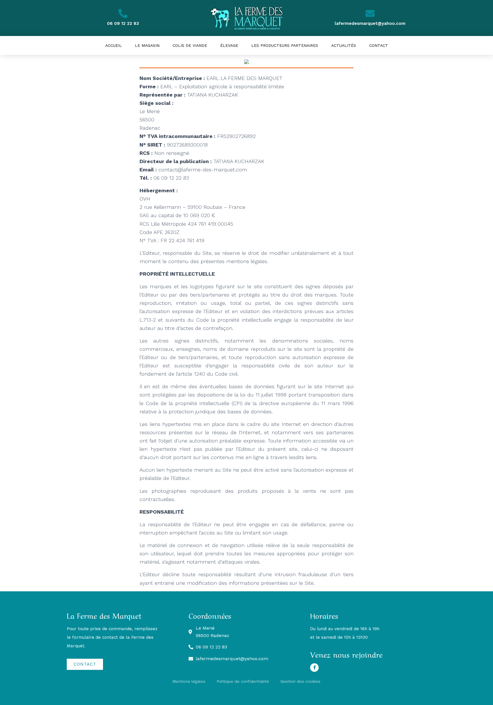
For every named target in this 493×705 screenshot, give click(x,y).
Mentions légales (189, 681)
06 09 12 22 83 (123, 23)
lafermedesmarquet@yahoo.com (370, 23)
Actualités (343, 45)
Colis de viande (190, 45)
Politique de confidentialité (243, 681)
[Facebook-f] (314, 667)
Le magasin (147, 45)
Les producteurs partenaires (284, 45)
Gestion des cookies (300, 681)
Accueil (113, 45)
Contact (378, 45)
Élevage (229, 45)
